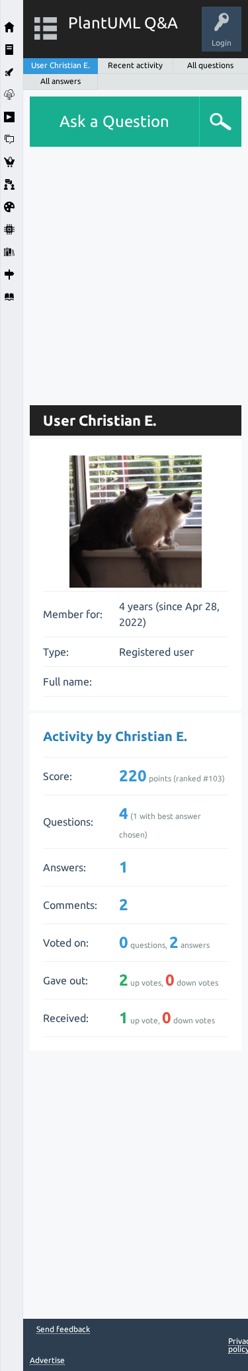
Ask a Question (114, 121)
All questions (210, 65)
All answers (60, 81)
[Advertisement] (124, 271)
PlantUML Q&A (123, 23)
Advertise (47, 1360)
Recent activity (135, 65)
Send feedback (63, 1329)
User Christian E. (60, 65)
